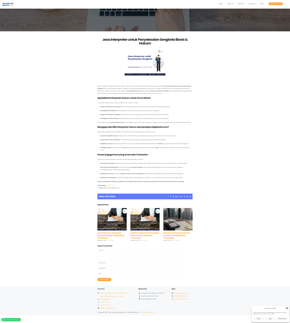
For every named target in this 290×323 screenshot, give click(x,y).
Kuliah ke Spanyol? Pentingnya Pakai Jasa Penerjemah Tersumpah (145, 219)
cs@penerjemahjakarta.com (108, 308)
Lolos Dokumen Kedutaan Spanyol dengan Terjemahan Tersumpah (112, 219)
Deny (270, 318)
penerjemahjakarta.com (181, 293)
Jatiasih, (102, 296)
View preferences (282, 318)
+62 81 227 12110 (105, 302)
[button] (287, 308)
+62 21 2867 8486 (105, 299)
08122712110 (110, 185)
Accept (258, 318)
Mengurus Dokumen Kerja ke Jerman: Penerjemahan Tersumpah (178, 219)
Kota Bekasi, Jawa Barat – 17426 (114, 296)
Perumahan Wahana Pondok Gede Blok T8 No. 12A (114, 293)
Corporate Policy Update (146, 312)
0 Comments (111, 240)
